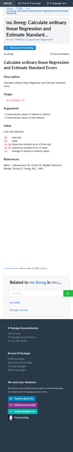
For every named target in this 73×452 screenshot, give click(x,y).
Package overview (19, 310)
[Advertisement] (36, 208)
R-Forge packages (17, 366)
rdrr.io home (14, 333)
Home (9, 8)
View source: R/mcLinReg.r (21, 48)
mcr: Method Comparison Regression (31, 39)
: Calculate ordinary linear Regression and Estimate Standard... (37, 12)
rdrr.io (7, 3)
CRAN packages (16, 359)
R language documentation (22, 337)
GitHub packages (17, 370)
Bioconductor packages (20, 363)
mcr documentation (12, 268)
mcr (55, 283)
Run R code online (17, 341)
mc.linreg (37, 283)
